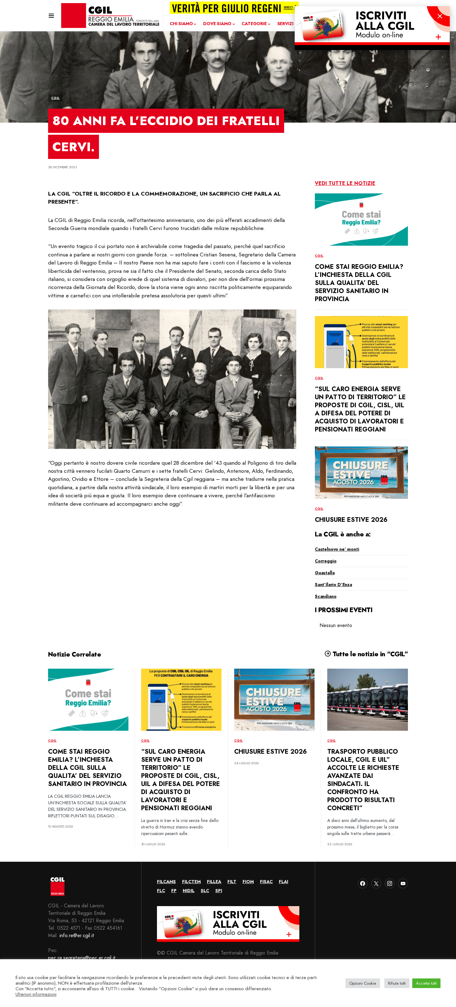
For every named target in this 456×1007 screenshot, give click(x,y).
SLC (205, 890)
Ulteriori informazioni (36, 994)
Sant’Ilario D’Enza (333, 584)
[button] (51, 15)
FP (174, 890)
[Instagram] (390, 883)
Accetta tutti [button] (426, 983)
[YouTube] (403, 883)
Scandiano (325, 596)
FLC (161, 890)
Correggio (325, 561)
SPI (218, 890)
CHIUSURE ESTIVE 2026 (351, 519)
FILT (231, 881)
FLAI (283, 881)
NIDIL (188, 890)
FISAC (266, 881)
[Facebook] (363, 883)
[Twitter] (376, 883)
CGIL (55, 98)
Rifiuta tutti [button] (397, 983)
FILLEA (214, 881)
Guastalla (324, 573)
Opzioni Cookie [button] (362, 983)
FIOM (248, 881)
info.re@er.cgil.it (77, 935)
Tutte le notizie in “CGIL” (369, 654)
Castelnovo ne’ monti (337, 549)
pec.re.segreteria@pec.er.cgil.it (82, 957)
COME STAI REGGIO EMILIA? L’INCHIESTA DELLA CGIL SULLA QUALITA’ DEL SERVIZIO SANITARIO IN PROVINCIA (359, 283)
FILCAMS (166, 881)
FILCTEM (191, 881)
